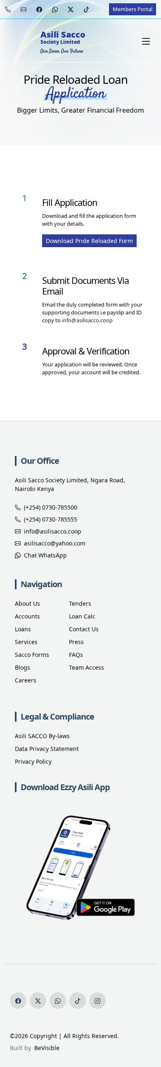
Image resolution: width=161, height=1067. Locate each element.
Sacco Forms (32, 655)
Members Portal (132, 9)
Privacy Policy (33, 761)
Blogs (22, 667)
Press (76, 642)
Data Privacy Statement (47, 749)
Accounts (27, 616)
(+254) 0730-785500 (50, 507)
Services (26, 642)
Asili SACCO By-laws (42, 736)
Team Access (86, 667)
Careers (25, 680)
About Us (27, 603)
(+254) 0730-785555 (50, 519)
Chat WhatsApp (45, 555)
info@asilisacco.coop (87, 320)
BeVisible (45, 1048)
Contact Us (84, 629)
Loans (23, 629)
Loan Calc (82, 616)
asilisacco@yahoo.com (54, 543)
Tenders (80, 603)
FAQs (76, 655)
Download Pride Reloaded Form (89, 241)
